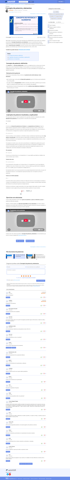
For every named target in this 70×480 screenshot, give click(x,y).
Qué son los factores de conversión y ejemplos (56, 38)
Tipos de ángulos (52, 25)
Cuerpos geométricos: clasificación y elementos (55, 32)
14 (45, 305)
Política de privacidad (42, 478)
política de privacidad (17, 280)
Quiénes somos (20, 478)
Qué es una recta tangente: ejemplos (56, 42)
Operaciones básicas (17, 4)
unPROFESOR (8, 4)
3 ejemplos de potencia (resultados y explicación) (19, 57)
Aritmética (52, 16)
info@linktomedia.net (36, 286)
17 (45, 365)
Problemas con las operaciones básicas (56, 14)
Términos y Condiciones (34, 478)
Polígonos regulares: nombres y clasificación (55, 27)
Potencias (22, 4)
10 (45, 373)
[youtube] (10, 474)
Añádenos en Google (42, 37)
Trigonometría (53, 18)
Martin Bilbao (12, 12)
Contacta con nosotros (26, 478)
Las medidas (56, 12)
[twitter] (8, 474)
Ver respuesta (8, 347)
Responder (8, 297)
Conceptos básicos (58, 16)
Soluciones (31, 241)
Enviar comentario (41, 281)
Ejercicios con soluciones (14, 59)
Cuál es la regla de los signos (54, 40)
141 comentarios (25, 10)
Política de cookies (48, 478)
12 (45, 297)
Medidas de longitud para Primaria (55, 35)
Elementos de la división (24, 50)
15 (45, 313)
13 (45, 339)
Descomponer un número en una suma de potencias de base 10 (40, 257)
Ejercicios (20, 241)
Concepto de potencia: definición (16, 55)
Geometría (59, 18)
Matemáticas (12, 4)
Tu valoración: (19, 277)
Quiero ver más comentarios (26, 464)
